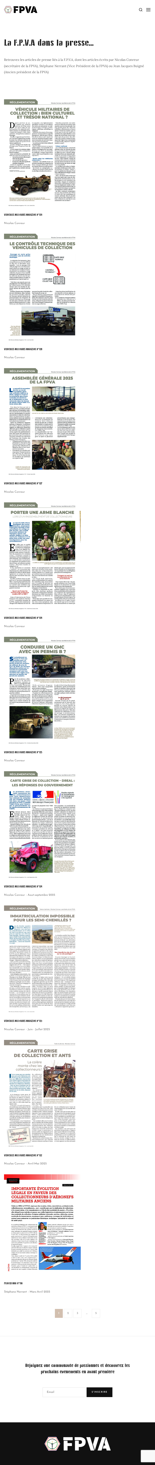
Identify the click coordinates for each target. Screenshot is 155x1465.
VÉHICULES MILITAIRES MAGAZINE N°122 (23, 1155)
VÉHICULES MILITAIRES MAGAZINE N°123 (23, 1021)
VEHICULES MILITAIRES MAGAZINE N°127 (23, 483)
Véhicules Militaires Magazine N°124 (23, 886)
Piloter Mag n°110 (13, 1283)
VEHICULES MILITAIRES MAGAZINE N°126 (23, 618)
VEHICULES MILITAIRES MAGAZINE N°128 (23, 349)
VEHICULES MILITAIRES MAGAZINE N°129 (23, 214)
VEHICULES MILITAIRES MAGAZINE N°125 (23, 752)
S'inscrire (99, 1392)
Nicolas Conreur (14, 223)
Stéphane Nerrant (15, 1291)
